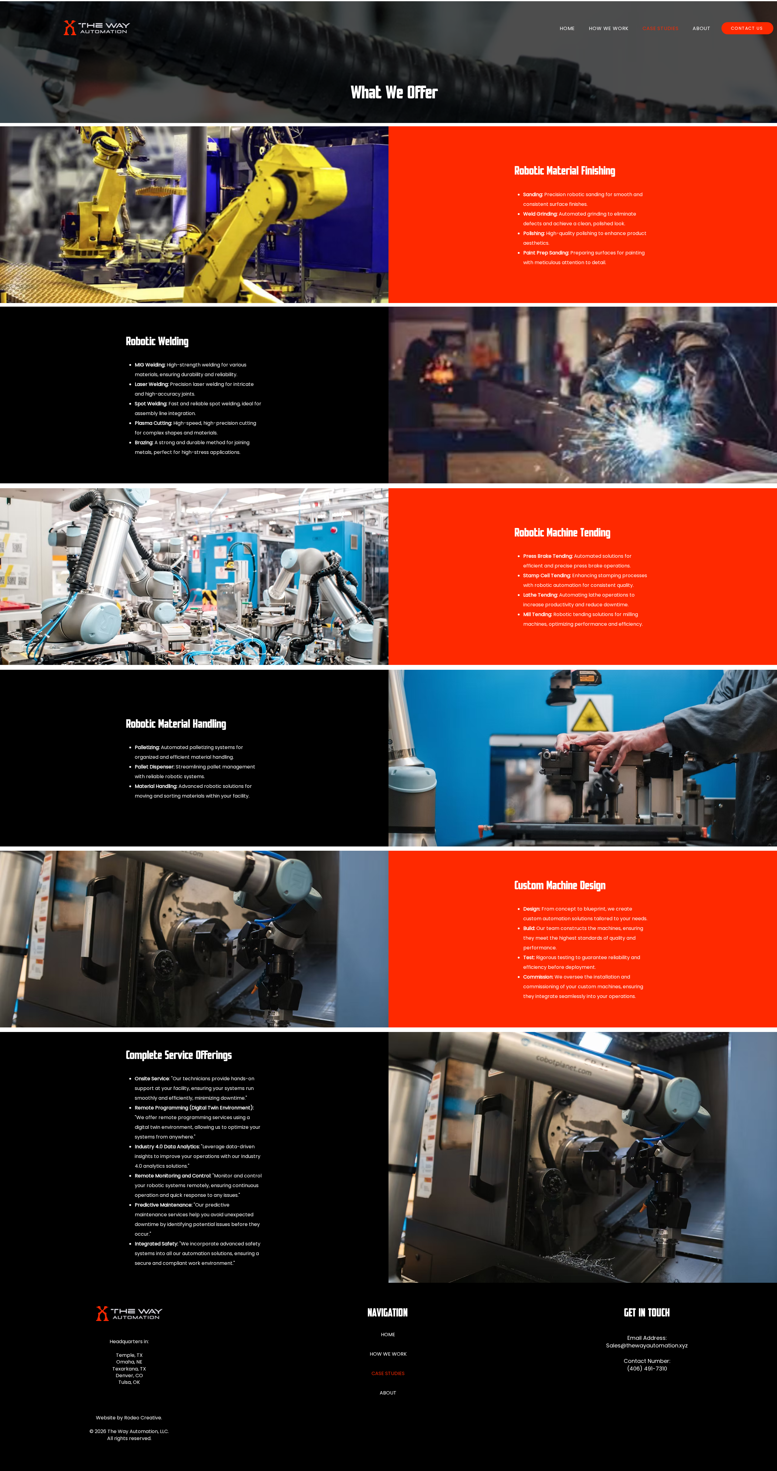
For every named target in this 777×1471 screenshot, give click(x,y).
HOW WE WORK (388, 1353)
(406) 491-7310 (647, 1368)
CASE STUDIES (388, 1373)
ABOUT (388, 1392)
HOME (388, 1334)
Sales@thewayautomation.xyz (647, 1345)
